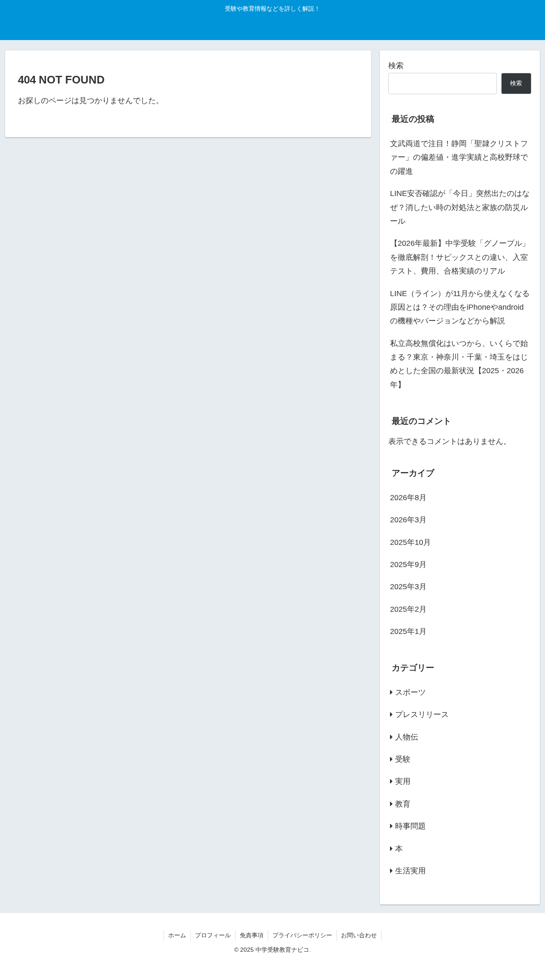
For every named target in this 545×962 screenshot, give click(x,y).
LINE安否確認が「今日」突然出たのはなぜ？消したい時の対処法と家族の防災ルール (460, 207)
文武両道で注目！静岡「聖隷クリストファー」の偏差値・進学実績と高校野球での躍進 (459, 157)
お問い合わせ (359, 935)
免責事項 (252, 935)
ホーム (177, 935)
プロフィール (213, 935)
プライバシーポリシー (302, 935)
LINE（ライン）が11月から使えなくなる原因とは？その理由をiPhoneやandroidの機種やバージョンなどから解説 (460, 307)
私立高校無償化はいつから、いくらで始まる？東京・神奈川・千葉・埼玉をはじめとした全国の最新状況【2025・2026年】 (459, 364)
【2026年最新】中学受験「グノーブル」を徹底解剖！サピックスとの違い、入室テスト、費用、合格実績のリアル (460, 257)
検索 (396, 65)
